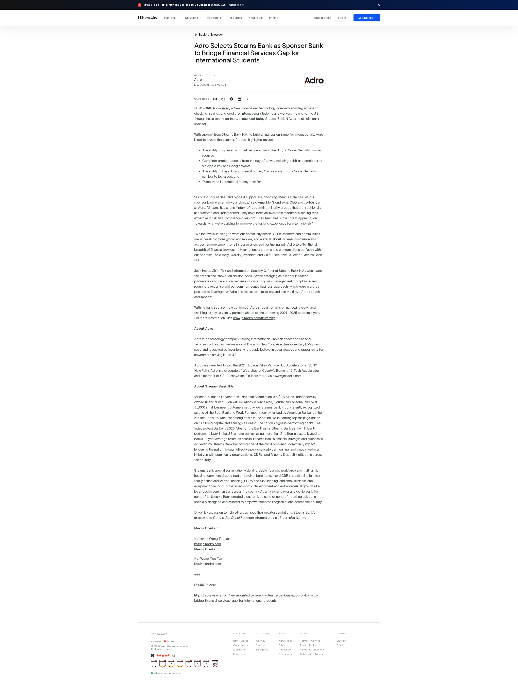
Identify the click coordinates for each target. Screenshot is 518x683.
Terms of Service (310, 640)
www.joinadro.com (288, 376)
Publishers (214, 17)
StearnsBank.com (292, 517)
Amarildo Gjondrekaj (273, 202)
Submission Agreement (314, 654)
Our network (240, 645)
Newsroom (255, 17)
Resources (235, 17)
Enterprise (262, 649)
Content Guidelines (312, 649)
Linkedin (341, 640)
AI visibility (239, 649)
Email (339, 645)
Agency (260, 640)
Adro (198, 79)
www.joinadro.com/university (254, 318)
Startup (260, 645)
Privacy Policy (308, 645)
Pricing (273, 17)
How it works (240, 640)
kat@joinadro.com (207, 544)
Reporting (239, 654)
